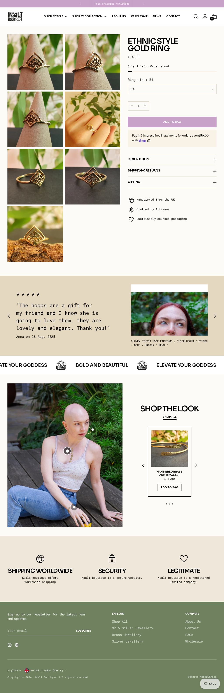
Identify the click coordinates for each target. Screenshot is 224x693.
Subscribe (83, 630)
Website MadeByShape (202, 676)
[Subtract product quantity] (132, 106)
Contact (192, 628)
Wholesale (194, 641)
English (12, 670)
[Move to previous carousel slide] (9, 316)
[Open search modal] (195, 16)
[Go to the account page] (205, 16)
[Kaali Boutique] (15, 16)
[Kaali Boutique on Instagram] (10, 645)
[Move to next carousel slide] (215, 316)
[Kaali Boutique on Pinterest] (17, 645)
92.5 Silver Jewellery (132, 628)
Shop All (120, 621)
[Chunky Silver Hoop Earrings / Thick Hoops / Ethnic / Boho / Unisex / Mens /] (169, 310)
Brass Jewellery (126, 635)
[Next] (143, 3)
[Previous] (80, 3)
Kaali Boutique (45, 677)
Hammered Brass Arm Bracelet (170, 473)
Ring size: (140, 80)
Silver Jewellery (127, 641)
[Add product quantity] (145, 106)
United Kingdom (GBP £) (46, 670)
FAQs (189, 635)
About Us (193, 621)
